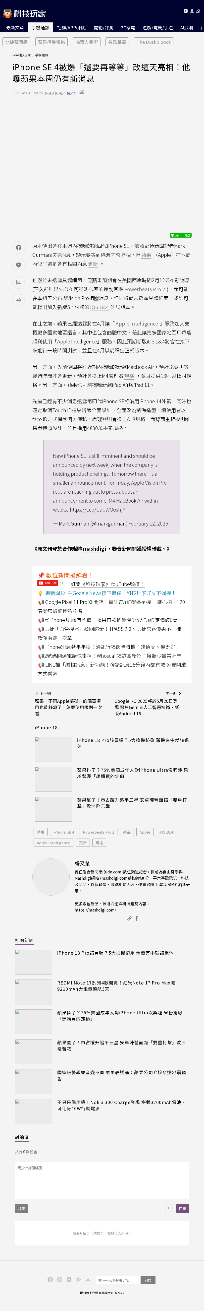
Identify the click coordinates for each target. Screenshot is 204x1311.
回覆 (182, 1208)
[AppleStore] (87, 1279)
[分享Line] (18, 265)
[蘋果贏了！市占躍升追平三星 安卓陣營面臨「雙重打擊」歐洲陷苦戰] (53, 809)
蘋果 (40, 832)
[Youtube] (186, 12)
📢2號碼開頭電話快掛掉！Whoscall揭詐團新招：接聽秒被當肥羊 (109, 655)
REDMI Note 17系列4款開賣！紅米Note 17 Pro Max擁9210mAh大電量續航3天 (116, 986)
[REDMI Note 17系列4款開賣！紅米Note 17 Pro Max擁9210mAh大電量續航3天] (33, 992)
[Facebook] (49, 1279)
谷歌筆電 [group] (117, 42)
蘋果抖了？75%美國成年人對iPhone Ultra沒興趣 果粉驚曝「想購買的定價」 (132, 773)
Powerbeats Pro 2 (98, 832)
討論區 (22, 1137)
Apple (145, 832)
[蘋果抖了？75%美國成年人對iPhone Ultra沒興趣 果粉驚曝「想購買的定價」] (53, 779)
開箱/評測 (103, 27)
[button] (192, 12)
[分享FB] (18, 247)
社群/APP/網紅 (71, 27)
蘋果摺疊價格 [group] (51, 42)
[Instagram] (58, 1279)
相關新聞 (24, 940)
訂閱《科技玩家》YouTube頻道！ (108, 584)
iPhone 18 (46, 727)
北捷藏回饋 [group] (16, 42)
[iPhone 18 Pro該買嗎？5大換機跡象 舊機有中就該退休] (53, 749)
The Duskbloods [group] (154, 42)
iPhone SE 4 (63, 832)
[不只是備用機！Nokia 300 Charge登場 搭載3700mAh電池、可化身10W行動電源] (33, 1111)
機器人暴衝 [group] (86, 42)
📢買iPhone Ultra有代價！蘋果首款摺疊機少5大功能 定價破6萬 (108, 619)
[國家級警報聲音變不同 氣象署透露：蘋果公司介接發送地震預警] (33, 1081)
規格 (99, 842)
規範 (21, 1208)
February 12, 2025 (148, 523)
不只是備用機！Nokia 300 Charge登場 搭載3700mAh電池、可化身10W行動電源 (121, 1105)
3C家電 (128, 27)
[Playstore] (77, 1279)
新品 (127, 832)
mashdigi (94, 548)
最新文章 (15, 27)
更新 (83, 842)
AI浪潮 (186, 27)
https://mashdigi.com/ (95, 910)
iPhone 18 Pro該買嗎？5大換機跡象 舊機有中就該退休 (133, 743)
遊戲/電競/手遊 (158, 27)
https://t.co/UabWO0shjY (97, 509)
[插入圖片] (169, 1208)
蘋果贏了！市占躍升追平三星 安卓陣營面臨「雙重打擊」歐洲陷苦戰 (132, 803)
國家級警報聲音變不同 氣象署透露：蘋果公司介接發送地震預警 (121, 1075)
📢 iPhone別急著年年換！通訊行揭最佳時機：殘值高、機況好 (106, 646)
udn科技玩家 (21, 55)
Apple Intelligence (53, 842)
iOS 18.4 (166, 832)
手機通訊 (41, 27)
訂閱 (148, 1280)
